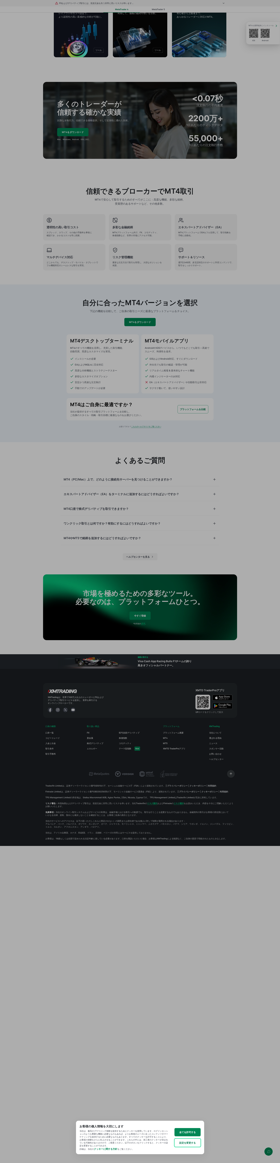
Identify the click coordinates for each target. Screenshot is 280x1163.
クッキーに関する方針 (105, 1148)
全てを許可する (187, 1132)
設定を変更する (187, 1142)
